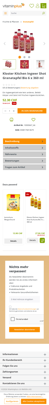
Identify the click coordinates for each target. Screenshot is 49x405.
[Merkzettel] (32, 5)
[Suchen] (43, 13)
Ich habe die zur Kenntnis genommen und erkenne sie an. (24, 310)
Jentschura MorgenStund (9, 218)
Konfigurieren (12, 401)
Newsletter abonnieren (24, 329)
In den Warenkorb (32, 110)
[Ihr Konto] (38, 5)
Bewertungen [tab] (12, 160)
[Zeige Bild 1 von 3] (20, 57)
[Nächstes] (44, 43)
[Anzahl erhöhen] (14, 111)
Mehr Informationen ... (35, 396)
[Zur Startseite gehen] (14, 5)
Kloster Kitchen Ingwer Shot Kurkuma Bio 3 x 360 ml (35, 219)
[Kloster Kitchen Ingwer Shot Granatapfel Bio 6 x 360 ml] (24, 42)
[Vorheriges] (5, 43)
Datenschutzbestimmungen (27, 309)
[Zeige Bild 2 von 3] (24, 57)
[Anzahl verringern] (5, 111)
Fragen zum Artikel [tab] (15, 167)
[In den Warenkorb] (42, 240)
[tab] (24, 141)
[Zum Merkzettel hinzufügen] (33, 120)
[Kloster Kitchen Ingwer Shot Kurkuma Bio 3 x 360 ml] (36, 202)
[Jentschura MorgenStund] (13, 202)
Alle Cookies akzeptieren (34, 401)
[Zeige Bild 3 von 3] (29, 57)
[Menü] (5, 13)
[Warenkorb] (43, 5)
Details (13, 241)
